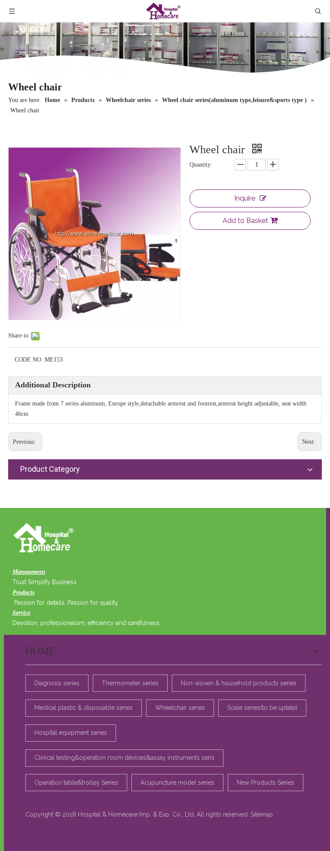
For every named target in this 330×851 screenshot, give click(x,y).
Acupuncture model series (177, 782)
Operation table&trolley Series (76, 782)
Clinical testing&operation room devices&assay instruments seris (124, 757)
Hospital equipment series (70, 732)
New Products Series (265, 782)
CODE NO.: (30, 359)
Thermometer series (130, 683)
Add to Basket (245, 221)
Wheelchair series (180, 707)
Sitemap (262, 814)
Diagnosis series (56, 683)
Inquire (244, 198)
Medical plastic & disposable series (83, 707)
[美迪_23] (45, 538)
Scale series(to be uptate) (262, 707)
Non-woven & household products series (238, 683)
